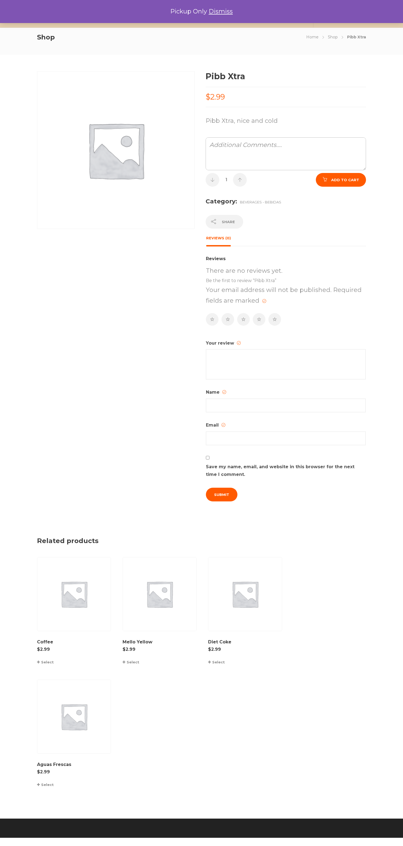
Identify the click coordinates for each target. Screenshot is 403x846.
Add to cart (345, 180)
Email (213, 425)
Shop (333, 37)
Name (213, 392)
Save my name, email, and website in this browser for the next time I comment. (280, 470)
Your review (220, 343)
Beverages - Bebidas (260, 202)
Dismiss (221, 11)
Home (312, 37)
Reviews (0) (218, 238)
